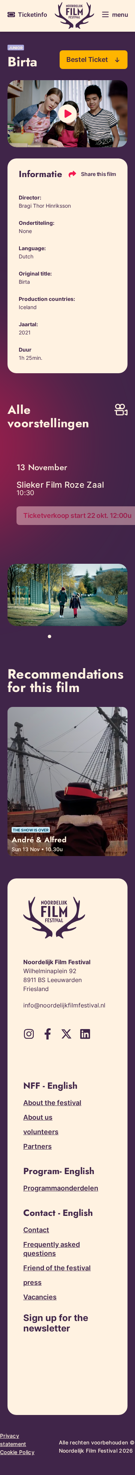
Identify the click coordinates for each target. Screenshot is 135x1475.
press (32, 1282)
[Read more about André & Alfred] (68, 781)
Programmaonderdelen (60, 1188)
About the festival (52, 1103)
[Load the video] (67, 113)
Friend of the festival (57, 1268)
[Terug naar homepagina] (74, 15)
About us (37, 1117)
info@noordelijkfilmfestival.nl (64, 1005)
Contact (36, 1230)
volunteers (40, 1132)
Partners (37, 1146)
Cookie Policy (17, 1452)
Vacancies (40, 1297)
